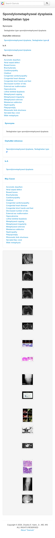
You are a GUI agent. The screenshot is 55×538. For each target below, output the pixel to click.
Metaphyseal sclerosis (13, 99)
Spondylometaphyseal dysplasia (17, 50)
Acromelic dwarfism (12, 60)
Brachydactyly (10, 68)
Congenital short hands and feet (17, 81)
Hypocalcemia (10, 89)
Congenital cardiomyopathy (15, 76)
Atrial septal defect (12, 62)
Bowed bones (9, 65)
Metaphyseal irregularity (14, 97)
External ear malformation (15, 86)
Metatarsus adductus (13, 102)
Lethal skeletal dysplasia (14, 92)
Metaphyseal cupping (13, 94)
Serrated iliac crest (12, 113)
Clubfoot (7, 73)
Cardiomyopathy (11, 70)
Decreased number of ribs (15, 84)
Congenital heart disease (14, 78)
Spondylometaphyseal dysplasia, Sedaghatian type (26, 40)
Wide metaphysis (11, 115)
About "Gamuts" (27, 530)
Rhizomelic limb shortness (15, 110)
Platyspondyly (10, 107)
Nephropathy (9, 105)
